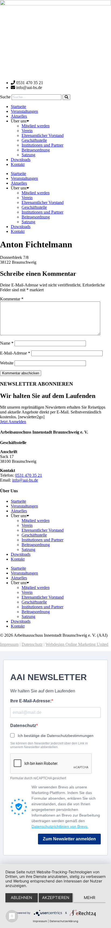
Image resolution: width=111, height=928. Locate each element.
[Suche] (66, 97)
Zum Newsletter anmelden (69, 839)
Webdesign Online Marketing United (77, 644)
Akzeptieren (55, 897)
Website (6, 363)
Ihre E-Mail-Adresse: (30, 701)
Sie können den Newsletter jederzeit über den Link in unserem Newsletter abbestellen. (49, 745)
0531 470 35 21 (28, 475)
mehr (89, 897)
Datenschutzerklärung (64, 921)
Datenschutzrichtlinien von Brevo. (60, 826)
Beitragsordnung (36, 150)
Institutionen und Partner (42, 145)
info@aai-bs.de (25, 480)
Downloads (20, 159)
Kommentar (11, 299)
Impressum (9, 644)
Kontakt (18, 164)
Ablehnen (21, 897)
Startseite (18, 106)
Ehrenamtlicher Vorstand (43, 135)
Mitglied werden (36, 126)
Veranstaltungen (24, 111)
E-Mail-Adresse (15, 353)
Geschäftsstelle (34, 140)
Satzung (28, 154)
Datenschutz (32, 644)
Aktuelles (19, 116)
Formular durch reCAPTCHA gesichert (38, 778)
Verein (27, 130)
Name (6, 343)
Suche (5, 97)
